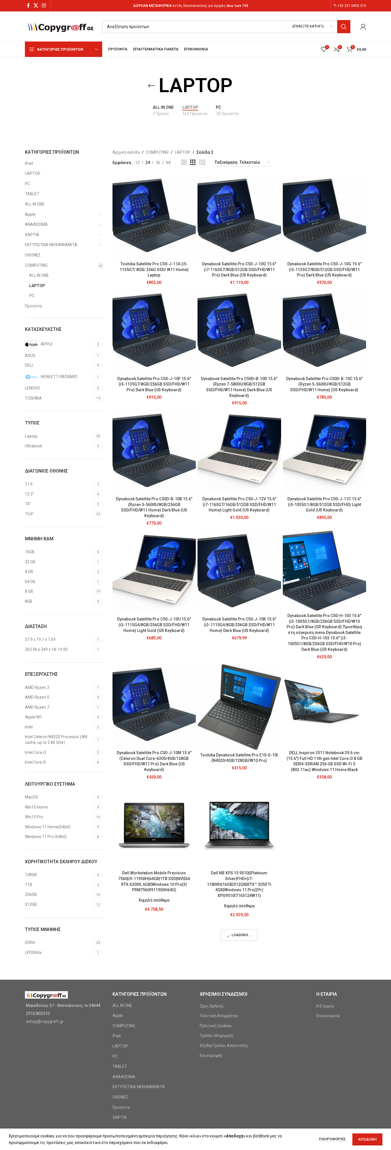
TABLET (32, 193)
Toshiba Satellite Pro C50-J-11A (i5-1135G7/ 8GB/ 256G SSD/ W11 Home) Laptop (154, 269)
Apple (30, 214)
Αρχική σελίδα (126, 152)
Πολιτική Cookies (216, 1025)
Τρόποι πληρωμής (217, 1035)
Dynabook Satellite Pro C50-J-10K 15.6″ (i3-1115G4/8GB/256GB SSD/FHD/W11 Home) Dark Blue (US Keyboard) (239, 625)
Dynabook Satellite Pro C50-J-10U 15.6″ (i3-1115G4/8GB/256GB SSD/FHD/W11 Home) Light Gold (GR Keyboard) (154, 625)
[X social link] (35, 5)
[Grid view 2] (184, 162)
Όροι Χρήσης (212, 1006)
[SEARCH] (343, 26)
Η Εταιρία (325, 1006)
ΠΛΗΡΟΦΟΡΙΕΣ (333, 1139)
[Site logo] (60, 26)
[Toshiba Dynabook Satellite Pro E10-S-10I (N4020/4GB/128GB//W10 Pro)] (239, 707)
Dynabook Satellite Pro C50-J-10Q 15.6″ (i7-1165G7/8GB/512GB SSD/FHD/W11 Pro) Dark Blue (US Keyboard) (239, 269)
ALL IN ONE (35, 204)
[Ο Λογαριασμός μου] (363, 26)
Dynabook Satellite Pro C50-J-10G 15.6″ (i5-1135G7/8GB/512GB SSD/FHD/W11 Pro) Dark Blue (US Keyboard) (324, 269)
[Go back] (151, 86)
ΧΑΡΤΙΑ (32, 234)
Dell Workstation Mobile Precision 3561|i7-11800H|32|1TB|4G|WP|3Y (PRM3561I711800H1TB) (324, 878)
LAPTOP (32, 173)
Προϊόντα (33, 306)
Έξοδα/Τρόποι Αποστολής (224, 1045)
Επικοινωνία (328, 1015)
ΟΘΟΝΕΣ (33, 255)
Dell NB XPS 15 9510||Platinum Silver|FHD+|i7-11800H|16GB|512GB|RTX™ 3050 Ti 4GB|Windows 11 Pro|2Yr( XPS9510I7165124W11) (239, 884)
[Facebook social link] (28, 5)
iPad (29, 163)
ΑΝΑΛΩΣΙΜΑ (36, 224)
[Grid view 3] (193, 162)
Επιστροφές (211, 1055)
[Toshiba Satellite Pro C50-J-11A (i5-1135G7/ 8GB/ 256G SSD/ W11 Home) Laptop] (154, 217)
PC (27, 183)
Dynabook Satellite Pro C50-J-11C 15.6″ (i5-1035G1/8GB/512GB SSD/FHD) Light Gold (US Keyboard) (324, 504)
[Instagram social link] (44, 5)
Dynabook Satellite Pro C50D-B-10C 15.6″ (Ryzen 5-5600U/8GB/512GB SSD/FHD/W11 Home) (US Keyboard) (324, 384)
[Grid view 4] (202, 162)
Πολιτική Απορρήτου (219, 1015)
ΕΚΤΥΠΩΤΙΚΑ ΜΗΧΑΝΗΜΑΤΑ (51, 244)
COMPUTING (36, 265)
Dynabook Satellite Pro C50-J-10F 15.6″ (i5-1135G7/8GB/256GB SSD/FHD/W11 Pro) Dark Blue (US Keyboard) (154, 384)
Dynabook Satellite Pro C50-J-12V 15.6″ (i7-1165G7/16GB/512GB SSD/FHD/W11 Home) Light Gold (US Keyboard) (239, 504)
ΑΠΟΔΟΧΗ (367, 1139)
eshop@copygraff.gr (45, 1021)
